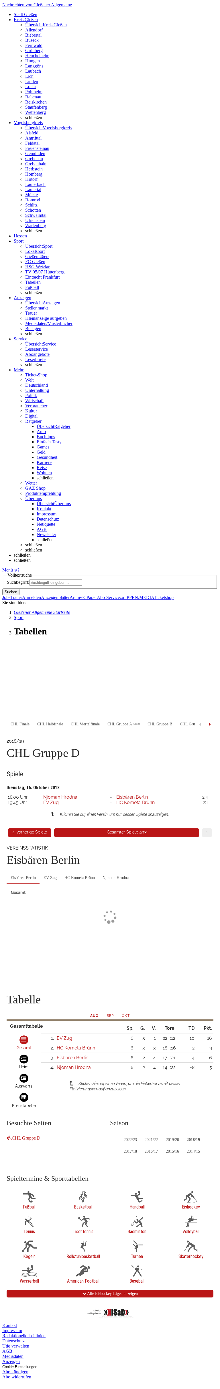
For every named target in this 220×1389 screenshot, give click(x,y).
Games (43, 447)
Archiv (76, 597)
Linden (31, 81)
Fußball (32, 287)
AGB (42, 529)
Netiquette (46, 524)
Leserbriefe (35, 359)
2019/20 (172, 1140)
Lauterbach (35, 184)
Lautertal (33, 189)
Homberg (33, 174)
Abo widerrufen (16, 1376)
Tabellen (33, 282)
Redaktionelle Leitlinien (24, 1335)
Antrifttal (33, 138)
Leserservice (36, 349)
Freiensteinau (37, 148)
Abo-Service (108, 597)
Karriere (44, 462)
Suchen (11, 592)
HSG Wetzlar (37, 266)
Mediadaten (12, 1356)
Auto (41, 431)
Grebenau (34, 158)
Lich (29, 76)
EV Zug (51, 802)
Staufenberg (36, 107)
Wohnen (44, 472)
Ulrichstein (35, 220)
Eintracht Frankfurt (42, 277)
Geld (41, 452)
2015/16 (172, 1151)
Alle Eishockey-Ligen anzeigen (112, 1293)
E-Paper (89, 597)
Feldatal (32, 143)
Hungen (32, 60)
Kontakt (44, 508)
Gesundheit (47, 457)
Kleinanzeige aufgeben (46, 318)
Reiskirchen (36, 102)
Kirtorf (31, 179)
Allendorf (34, 29)
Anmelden (31, 597)
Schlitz (31, 205)
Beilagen (33, 328)
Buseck (32, 40)
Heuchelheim (37, 55)
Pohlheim (33, 91)
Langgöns (34, 66)
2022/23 (130, 1140)
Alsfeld (31, 132)
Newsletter (46, 534)
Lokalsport (35, 251)
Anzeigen (11, 1361)
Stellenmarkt (36, 307)
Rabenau (33, 96)
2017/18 (130, 1151)
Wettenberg (35, 112)
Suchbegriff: (18, 582)
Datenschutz (48, 519)
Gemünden (35, 153)
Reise (42, 467)
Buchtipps (46, 436)
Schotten (33, 210)
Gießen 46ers (37, 256)
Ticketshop (164, 597)
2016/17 (151, 1151)
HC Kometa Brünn (135, 802)
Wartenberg (35, 225)
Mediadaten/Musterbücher (48, 323)
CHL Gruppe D (26, 1138)
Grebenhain (35, 163)
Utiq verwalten (15, 1346)
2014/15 (193, 1151)
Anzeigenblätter (55, 597)
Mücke (31, 194)
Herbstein (34, 168)
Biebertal (33, 35)
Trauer (31, 313)
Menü (7, 569)
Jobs (6, 597)
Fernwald (33, 45)
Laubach (33, 71)
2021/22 (151, 1140)
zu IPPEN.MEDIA (137, 597)
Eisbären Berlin (132, 797)
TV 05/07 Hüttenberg (44, 271)
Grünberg (34, 50)
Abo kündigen (15, 1371)
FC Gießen (35, 261)
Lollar (30, 86)
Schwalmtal (35, 215)
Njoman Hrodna (60, 797)
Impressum (46, 513)
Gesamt (18, 892)
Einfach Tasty (49, 441)
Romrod (32, 199)
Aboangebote (37, 354)
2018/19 (193, 1140)
